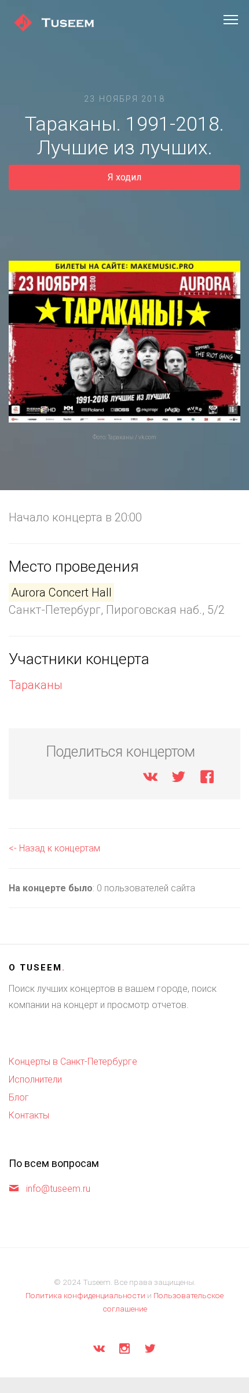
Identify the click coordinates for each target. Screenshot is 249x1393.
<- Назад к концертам (54, 848)
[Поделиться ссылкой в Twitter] (179, 779)
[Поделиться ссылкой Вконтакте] (150, 779)
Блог (19, 1097)
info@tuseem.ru (58, 1188)
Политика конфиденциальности (85, 1295)
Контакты (29, 1115)
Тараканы (36, 685)
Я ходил (124, 177)
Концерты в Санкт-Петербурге (73, 1061)
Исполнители (35, 1079)
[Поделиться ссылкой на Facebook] (207, 779)
